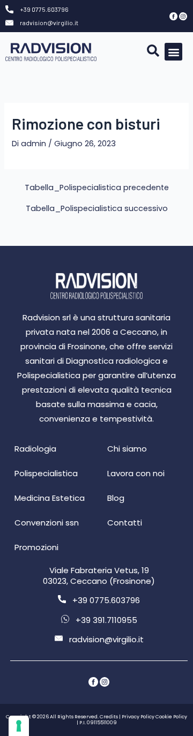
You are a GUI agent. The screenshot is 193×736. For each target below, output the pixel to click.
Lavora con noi (136, 473)
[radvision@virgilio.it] (9, 23)
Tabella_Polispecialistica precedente (97, 188)
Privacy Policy (138, 717)
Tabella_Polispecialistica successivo (97, 209)
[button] (173, 52)
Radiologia (35, 448)
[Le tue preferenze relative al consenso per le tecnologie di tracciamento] (19, 726)
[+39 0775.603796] (9, 9)
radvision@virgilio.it (49, 22)
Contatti (124, 522)
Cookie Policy (171, 717)
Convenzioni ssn (46, 522)
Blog (115, 498)
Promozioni (36, 547)
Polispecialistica (46, 473)
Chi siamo (127, 448)
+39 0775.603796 (44, 9)
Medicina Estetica (49, 498)
